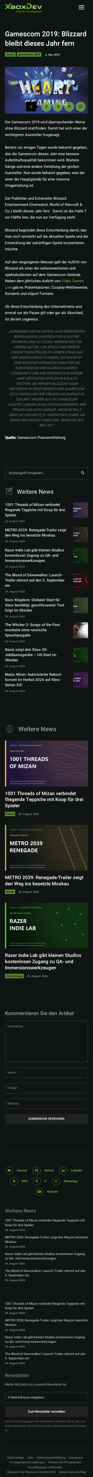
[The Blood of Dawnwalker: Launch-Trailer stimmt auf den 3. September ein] (80, 580)
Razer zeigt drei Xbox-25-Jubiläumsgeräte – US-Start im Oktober (30, 655)
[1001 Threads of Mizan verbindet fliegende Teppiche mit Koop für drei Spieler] (80, 510)
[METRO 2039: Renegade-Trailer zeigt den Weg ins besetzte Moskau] (80, 534)
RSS (24, 1181)
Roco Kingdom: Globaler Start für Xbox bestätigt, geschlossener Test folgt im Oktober (34, 605)
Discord (22, 1170)
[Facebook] (46, 107)
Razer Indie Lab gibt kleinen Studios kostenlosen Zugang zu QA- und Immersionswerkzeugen (34, 555)
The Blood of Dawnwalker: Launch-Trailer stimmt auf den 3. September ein (34, 580)
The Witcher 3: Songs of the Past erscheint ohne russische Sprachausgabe (32, 630)
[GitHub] (36, 1171)
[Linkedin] (63, 1171)
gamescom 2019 (29, 54)
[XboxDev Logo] (23, 8)
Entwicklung (14, 976)
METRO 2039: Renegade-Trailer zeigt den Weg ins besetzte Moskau (35, 532)
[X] (58, 107)
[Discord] (9, 1171)
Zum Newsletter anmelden (46, 1411)
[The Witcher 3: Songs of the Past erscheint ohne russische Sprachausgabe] (80, 630)
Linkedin (76, 1170)
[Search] (82, 473)
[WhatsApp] (81, 107)
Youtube (52, 1191)
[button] (27, 1462)
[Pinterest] (69, 107)
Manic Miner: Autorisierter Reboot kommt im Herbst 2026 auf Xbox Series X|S (33, 680)
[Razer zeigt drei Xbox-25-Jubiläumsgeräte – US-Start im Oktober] (80, 655)
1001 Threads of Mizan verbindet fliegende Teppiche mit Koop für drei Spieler (35, 510)
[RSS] (14, 1181)
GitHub (49, 1170)
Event (10, 54)
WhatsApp (71, 1181)
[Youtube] (39, 1192)
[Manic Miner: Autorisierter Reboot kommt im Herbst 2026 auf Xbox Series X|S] (80, 680)
